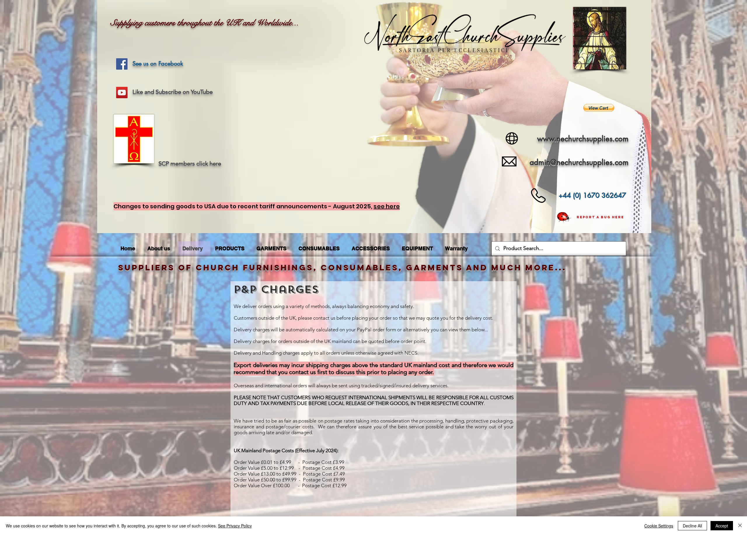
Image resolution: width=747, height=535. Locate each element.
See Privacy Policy (235, 526)
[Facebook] (122, 64)
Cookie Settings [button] (658, 526)
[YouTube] (122, 92)
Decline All (692, 526)
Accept (721, 526)
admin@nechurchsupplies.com (579, 162)
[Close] (739, 525)
